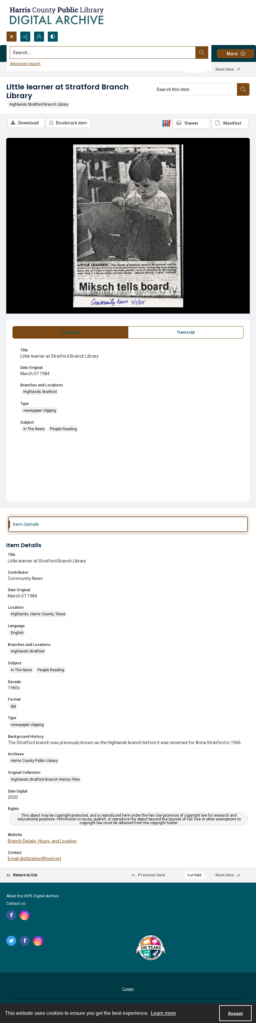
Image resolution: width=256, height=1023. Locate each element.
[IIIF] (166, 123)
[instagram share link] (25, 915)
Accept (235, 1013)
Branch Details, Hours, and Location (42, 841)
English (17, 633)
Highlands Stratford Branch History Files (45, 779)
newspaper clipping (39, 410)
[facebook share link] (11, 915)
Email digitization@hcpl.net (34, 858)
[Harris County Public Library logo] (150, 948)
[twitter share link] (11, 941)
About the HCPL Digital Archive (32, 896)
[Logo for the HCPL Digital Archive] (56, 15)
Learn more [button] (163, 1013)
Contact (128, 989)
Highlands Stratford (40, 392)
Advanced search (25, 64)
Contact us (15, 903)
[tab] (70, 332)
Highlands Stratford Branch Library (38, 104)
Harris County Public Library (34, 760)
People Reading (63, 429)
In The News (34, 429)
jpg (13, 706)
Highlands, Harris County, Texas (38, 614)
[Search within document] (243, 89)
